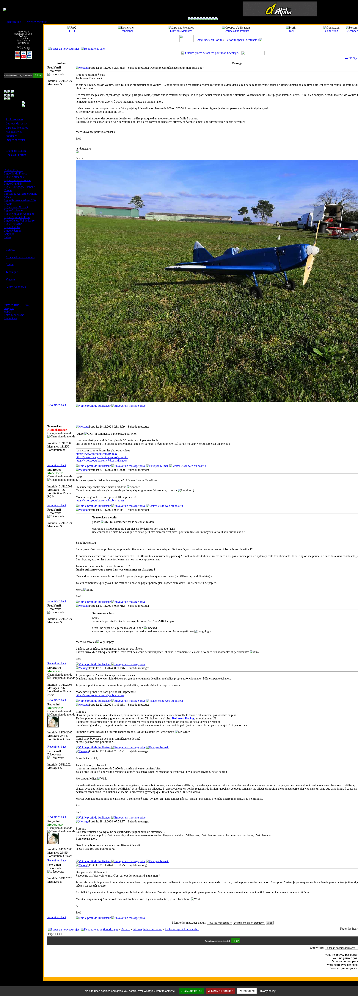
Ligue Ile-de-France (15, 173)
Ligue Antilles (12, 227)
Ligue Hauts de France (17, 180)
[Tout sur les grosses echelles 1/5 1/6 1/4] (210, 19)
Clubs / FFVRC (13, 170)
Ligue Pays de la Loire (17, 217)
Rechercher (126, 30)
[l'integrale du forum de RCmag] (189, 19)
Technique (12, 272)
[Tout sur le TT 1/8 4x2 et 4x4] (195, 19)
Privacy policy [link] (267, 990)
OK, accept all (192, 990)
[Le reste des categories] (213, 19)
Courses (10, 249)
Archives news (14, 119)
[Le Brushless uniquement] (198, 19)
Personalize (247, 990)
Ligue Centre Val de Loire (19, 220)
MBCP (8, 311)
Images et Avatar (15, 139)
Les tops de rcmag (16, 123)
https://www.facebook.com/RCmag (96, 453)
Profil (291, 30)
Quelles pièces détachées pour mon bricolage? (212, 52)
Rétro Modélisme (14, 315)
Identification (13, 21)
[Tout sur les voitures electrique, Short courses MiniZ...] (207, 19)
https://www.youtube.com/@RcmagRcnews (102, 460)
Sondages (11, 135)
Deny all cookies (221, 990)
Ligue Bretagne (13, 223)
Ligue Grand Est (13, 183)
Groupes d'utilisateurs (236, 30)
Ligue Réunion (12, 230)
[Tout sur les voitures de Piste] (204, 19)
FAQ (72, 30)
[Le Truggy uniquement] (201, 19)
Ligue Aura (10, 318)
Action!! (10, 264)
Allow (38, 75)
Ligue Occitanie (13, 210)
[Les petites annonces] (216, 19)
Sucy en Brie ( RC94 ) (17, 304)
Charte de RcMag (16, 150)
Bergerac (9, 308)
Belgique (9, 234)
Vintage (10, 279)
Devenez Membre (36, 21)
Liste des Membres (17, 127)
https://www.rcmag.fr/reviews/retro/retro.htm (102, 457)
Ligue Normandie (14, 176)
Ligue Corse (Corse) (16, 207)
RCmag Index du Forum (208, 39)
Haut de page (110, 929)
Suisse (7, 237)
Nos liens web (14, 131)
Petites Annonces (16, 287)
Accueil (125, 929)
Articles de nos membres (20, 257)
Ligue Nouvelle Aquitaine (19, 213)
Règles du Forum (16, 154)
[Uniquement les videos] (192, 19)
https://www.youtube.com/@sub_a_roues (100, 500)
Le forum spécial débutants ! (242, 39)
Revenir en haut (56, 404)
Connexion (331, 30)
